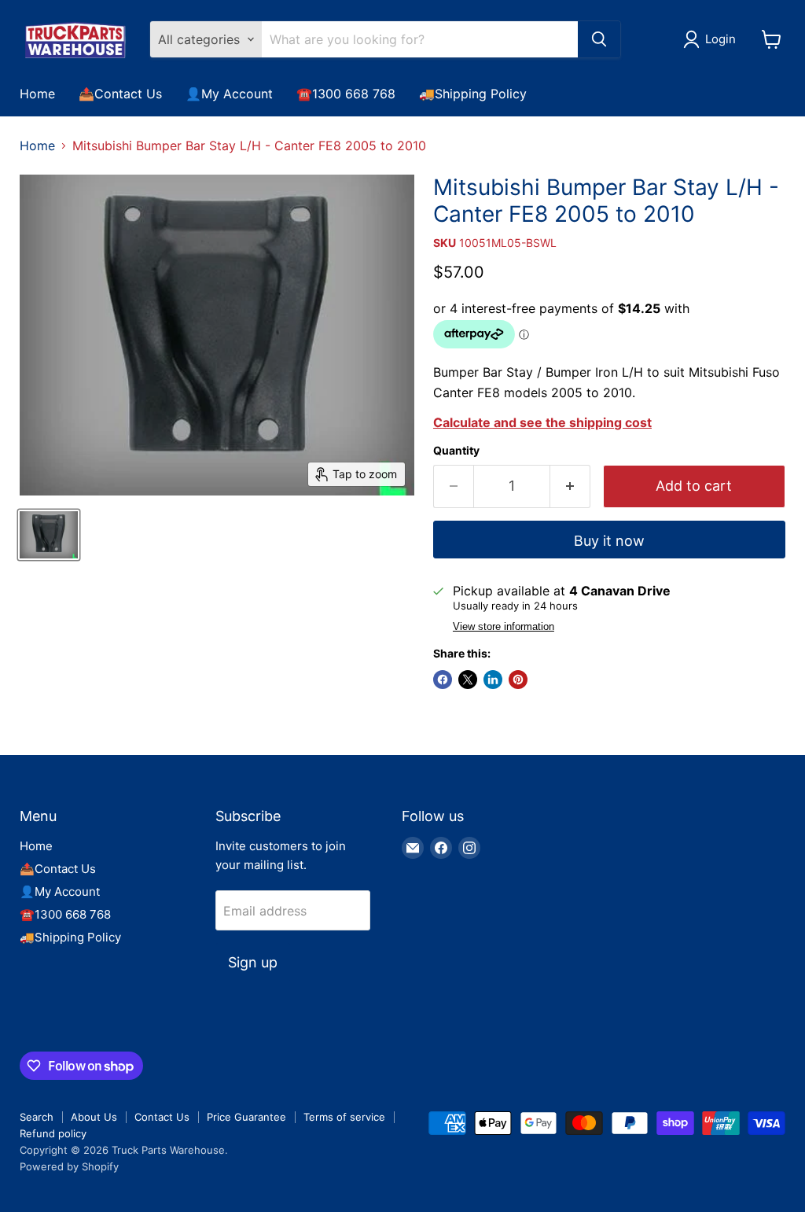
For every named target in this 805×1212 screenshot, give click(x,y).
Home (37, 93)
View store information (503, 626)
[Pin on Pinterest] (518, 679)
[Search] (599, 39)
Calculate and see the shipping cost (542, 422)
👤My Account (229, 93)
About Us (94, 1117)
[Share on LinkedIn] (492, 679)
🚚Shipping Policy (473, 93)
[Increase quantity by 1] (570, 486)
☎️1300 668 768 (345, 93)
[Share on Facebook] (442, 679)
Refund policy (53, 1133)
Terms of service (344, 1117)
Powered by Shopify (69, 1166)
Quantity (456, 450)
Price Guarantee (246, 1117)
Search (36, 1117)
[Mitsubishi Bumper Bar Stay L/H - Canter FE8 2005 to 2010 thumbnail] (48, 535)
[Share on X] (467, 679)
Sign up (253, 962)
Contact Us (161, 1117)
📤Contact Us (120, 93)
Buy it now (609, 540)
